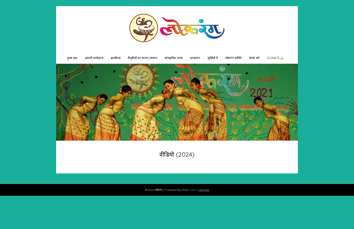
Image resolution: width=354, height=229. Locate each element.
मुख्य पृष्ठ (72, 58)
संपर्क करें (254, 58)
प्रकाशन (195, 58)
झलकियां (115, 58)
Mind (189, 190)
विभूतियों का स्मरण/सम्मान (142, 58)
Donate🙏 (275, 58)
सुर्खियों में (213, 58)
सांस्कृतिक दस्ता (174, 58)
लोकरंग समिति (233, 58)
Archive (203, 190)
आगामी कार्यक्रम (94, 58)
